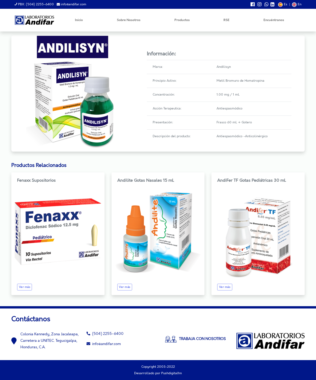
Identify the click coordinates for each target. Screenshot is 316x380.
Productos (182, 20)
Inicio (79, 20)
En (299, 4)
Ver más (25, 287)
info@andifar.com (73, 4)
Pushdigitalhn (171, 373)
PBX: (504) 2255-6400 (35, 4)
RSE (226, 20)
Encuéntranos (273, 20)
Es (285, 4)
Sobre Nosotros (128, 20)
